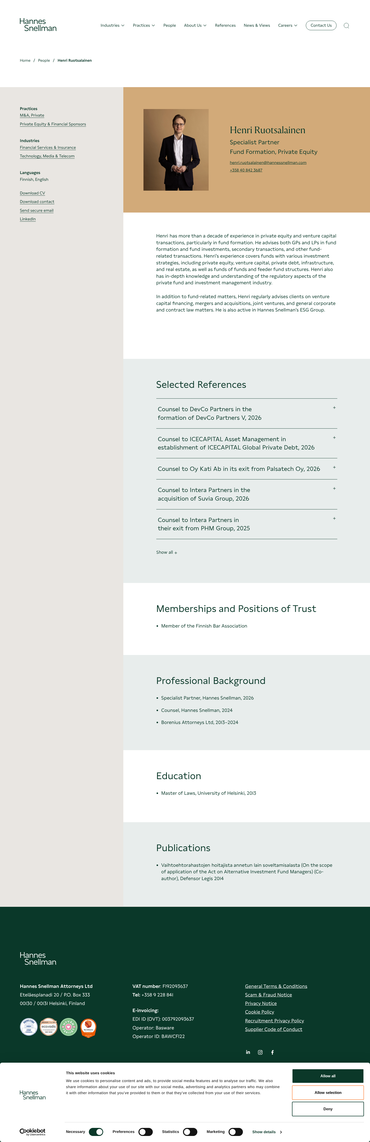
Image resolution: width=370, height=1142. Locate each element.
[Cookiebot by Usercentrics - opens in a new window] (33, 1132)
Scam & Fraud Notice (268, 995)
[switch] (145, 1130)
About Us (193, 25)
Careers (285, 25)
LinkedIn (28, 219)
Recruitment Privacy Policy (274, 1021)
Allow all (328, 1076)
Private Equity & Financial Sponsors (53, 124)
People (169, 25)
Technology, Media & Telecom (47, 156)
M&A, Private (32, 115)
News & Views (257, 25)
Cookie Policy (259, 1012)
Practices (141, 25)
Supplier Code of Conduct (273, 1029)
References (225, 25)
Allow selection (328, 1092)
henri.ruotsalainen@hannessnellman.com (268, 162)
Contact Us (321, 25)
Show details (264, 1132)
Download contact (37, 201)
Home (25, 60)
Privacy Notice (261, 1003)
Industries (110, 25)
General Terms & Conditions (276, 986)
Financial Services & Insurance (48, 147)
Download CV (32, 193)
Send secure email (37, 210)
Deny (327, 1109)
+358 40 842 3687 (246, 170)
